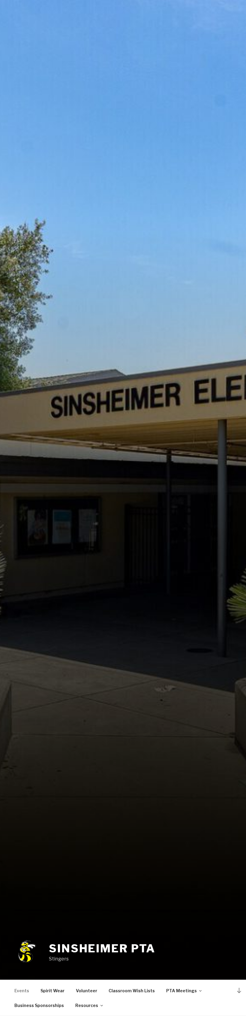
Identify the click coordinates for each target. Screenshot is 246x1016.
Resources (86, 1005)
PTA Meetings (181, 990)
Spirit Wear (52, 990)
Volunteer (86, 990)
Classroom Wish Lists (132, 990)
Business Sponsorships (39, 1005)
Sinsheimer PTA (102, 948)
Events (21, 990)
